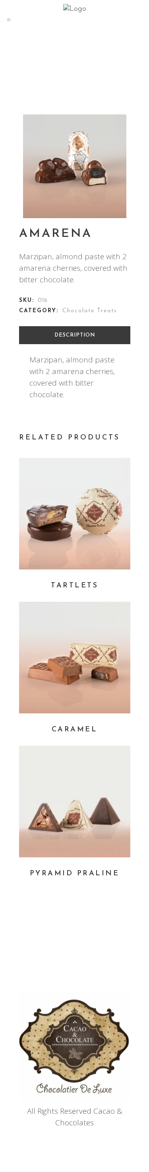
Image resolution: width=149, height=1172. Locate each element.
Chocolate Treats (89, 311)
